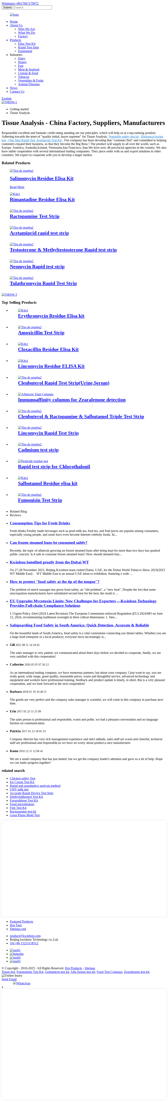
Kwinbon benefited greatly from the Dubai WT (49, 562)
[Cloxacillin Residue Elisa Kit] (23, 344)
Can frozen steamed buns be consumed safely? (48, 542)
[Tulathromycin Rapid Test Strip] (21, 278)
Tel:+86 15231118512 (24, 943)
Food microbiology (22, 804)
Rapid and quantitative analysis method (35, 785)
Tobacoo (23, 77)
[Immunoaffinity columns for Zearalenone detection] (35, 394)
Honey (22, 62)
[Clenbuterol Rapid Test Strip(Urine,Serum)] (30, 377)
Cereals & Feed (28, 73)
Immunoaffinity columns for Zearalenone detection (72, 399)
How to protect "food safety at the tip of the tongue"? (55, 581)
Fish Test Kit (18, 808)
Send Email (9, 979)
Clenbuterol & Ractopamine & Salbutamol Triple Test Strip (81, 416)
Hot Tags (16, 925)
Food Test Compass (109, 972)
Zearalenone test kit (136, 972)
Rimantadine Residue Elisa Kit (42, 199)
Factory (23, 36)
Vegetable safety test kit (123, 136)
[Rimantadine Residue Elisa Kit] (15, 194)
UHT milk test (19, 789)
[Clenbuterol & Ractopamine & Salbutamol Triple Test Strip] (30, 411)
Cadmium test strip (38, 449)
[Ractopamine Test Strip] (21, 211)
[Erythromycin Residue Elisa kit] (23, 310)
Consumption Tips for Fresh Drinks (40, 523)
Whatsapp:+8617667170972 (20, 3)
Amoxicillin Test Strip (41, 332)
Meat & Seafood (28, 69)
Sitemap (90, 968)
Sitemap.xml (18, 929)
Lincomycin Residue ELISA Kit (51, 366)
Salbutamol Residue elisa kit (47, 483)
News (13, 88)
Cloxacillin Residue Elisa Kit (48, 349)
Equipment (25, 51)
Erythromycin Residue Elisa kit (51, 315)
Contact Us (17, 91)
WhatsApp (23, 983)
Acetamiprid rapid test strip (39, 233)
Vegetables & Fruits (30, 80)
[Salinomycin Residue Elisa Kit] (21, 170)
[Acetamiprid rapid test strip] (21, 227)
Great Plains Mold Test (25, 815)
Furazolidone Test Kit (24, 800)
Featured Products (21, 921)
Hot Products (73, 968)
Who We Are (26, 29)
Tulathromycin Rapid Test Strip (43, 283)
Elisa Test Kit (26, 43)
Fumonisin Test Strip (40, 500)
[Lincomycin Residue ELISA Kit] (23, 360)
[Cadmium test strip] (30, 444)
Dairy (21, 58)
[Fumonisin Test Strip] (30, 494)
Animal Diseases (29, 84)
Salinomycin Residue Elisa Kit (42, 178)
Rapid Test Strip (28, 47)
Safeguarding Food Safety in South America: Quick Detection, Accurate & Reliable (79, 625)
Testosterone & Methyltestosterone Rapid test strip (63, 249)
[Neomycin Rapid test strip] (21, 261)
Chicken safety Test (22, 778)
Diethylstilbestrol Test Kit (26, 796)
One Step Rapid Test (21, 140)
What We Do (26, 32)
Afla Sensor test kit (82, 972)
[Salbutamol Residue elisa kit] (23, 478)
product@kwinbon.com (25, 936)
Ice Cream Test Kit (22, 782)
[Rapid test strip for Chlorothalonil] (33, 461)
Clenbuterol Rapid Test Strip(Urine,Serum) (63, 383)
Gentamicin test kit (57, 972)
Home (14, 21)
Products (15, 40)
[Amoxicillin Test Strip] (30, 327)
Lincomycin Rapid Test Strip (48, 433)
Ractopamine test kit (23, 811)
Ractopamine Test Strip (34, 216)
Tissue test (8, 972)
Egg (20, 65)
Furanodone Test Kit (30, 972)
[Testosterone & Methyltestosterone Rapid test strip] (21, 244)
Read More (17, 187)
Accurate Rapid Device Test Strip (31, 793)
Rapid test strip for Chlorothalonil (54, 466)
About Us (16, 25)
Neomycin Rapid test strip (37, 266)
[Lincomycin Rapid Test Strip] (30, 427)
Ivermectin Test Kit (49, 140)
